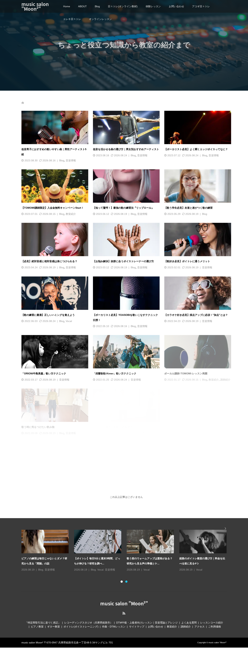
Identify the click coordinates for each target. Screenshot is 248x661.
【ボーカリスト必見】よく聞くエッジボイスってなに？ (196, 149)
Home (66, 6)
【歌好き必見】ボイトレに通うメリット (187, 261)
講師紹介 (225, 379)
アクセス (199, 624)
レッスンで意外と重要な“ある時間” (113, 426)
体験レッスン (153, 6)
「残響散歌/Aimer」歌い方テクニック (114, 373)
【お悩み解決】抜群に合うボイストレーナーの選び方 (123, 261)
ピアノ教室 (37, 624)
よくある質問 (189, 620)
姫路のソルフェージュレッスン (111, 480)
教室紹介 (71, 213)
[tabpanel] (126, 548)
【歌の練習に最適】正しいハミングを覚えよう (48, 314)
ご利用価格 (214, 624)
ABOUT (82, 6)
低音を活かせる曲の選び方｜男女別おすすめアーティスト (126, 149)
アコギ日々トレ (201, 6)
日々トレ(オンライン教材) (123, 6)
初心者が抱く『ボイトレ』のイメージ (43, 480)
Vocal (69, 321)
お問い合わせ (176, 6)
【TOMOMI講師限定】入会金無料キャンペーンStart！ (52, 207)
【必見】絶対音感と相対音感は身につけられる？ (49, 261)
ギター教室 (53, 624)
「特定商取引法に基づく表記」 (43, 620)
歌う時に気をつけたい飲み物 (37, 426)
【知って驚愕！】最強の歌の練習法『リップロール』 (123, 207)
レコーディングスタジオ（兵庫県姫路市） (88, 620)
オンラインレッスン (100, 19)
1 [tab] (122, 579)
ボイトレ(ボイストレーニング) (81, 624)
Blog (97, 6)
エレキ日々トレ (72, 19)
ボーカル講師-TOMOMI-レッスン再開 (185, 373)
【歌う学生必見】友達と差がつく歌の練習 (188, 207)
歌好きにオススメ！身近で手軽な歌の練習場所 (191, 426)
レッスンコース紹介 (211, 620)
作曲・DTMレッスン (113, 624)
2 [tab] (126, 579)
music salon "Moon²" (35, 6)
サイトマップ (136, 624)
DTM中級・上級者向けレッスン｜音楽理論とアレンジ (147, 620)
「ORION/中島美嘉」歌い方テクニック (43, 373)
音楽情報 (71, 160)
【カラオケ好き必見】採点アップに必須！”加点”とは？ (196, 314)
